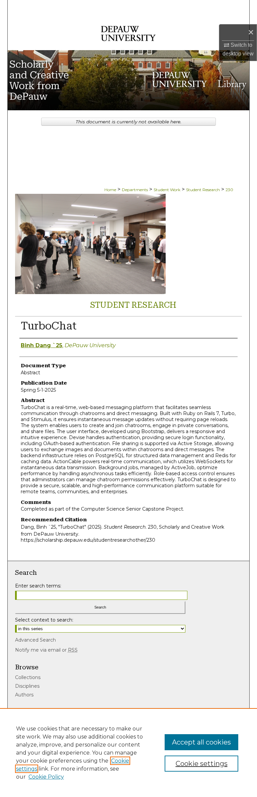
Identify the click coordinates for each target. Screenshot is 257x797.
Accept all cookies (201, 742)
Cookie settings (202, 764)
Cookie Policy (46, 777)
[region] (128, 752)
